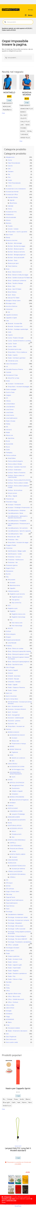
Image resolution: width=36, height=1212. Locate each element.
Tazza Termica (10, 906)
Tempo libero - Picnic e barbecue (17, 352)
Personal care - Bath (14, 536)
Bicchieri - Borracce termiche (16, 252)
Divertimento (16, 788)
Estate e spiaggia (11, 389)
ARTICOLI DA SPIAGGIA (17, 782)
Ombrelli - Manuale (13, 679)
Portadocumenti (16, 834)
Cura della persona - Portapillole (17, 520)
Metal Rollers (11, 458)
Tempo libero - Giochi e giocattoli (17, 231)
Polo (9, 177)
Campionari (9, 309)
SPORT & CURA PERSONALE (16, 840)
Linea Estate (9, 412)
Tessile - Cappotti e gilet (15, 965)
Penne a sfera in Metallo (15, 464)
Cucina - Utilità (12, 346)
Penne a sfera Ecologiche (15, 461)
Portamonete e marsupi (19, 743)
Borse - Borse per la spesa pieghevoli (18, 661)
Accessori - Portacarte (14, 504)
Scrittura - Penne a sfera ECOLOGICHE (19, 480)
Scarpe (10, 180)
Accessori (12, 582)
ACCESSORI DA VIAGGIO (17, 735)
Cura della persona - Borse (15, 513)
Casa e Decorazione (11, 363)
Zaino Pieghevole (11, 1036)
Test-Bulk (8, 982)
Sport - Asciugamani (14, 715)
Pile (9, 174)
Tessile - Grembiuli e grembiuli (16, 358)
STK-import (9, 883)
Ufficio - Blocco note (14, 996)
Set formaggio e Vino (18, 769)
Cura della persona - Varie (15, 534)
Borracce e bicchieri (11, 240)
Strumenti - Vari (12, 723)
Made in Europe (10, 421)
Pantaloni (10, 171)
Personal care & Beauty (16, 848)
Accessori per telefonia (18, 868)
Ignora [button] (3, 1202)
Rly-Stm (8, 574)
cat (7, 366)
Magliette (12, 611)
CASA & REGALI (12, 763)
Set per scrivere (12, 493)
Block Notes (13, 203)
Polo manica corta (17, 623)
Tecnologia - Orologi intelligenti (17, 936)
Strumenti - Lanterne (14, 720)
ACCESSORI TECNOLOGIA (18, 866)
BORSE (12, 746)
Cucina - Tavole (12, 343)
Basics (10, 1022)
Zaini (13, 761)
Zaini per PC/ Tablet (13, 298)
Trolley (8, 988)
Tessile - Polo (11, 976)
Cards (9, 332)
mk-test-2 (9, 429)
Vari (9, 312)
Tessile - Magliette (13, 970)
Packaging (9, 452)
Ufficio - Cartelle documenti (16, 999)
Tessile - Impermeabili (14, 968)
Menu (30, 15)
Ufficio (8, 990)
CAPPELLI (13, 843)
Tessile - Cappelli (12, 684)
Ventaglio (8, 1011)
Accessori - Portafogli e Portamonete (19, 507)
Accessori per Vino (11, 211)
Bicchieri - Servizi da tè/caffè (16, 257)
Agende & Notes (13, 197)
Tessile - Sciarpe (12, 690)
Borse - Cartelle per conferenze (17, 280)
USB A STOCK (10, 1008)
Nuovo (8, 447)
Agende (12, 200)
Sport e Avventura (11, 696)
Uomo (10, 186)
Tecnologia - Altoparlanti (15, 923)
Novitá (10, 823)
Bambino (8, 223)
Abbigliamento (10, 157)
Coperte (10, 335)
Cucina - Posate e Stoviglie (16, 338)
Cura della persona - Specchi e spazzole (19, 531)
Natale (8, 432)
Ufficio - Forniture (13, 1002)
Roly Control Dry (16, 602)
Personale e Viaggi (11, 502)
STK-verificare (10, 888)
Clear (3, 113)
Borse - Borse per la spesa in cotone (18, 654)
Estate (8, 381)
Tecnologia (9, 911)
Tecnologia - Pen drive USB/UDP (17, 939)
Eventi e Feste (10, 392)
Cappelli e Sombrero (12, 315)
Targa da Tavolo (10, 897)
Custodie (8, 372)
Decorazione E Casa (12, 375)
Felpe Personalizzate (14, 163)
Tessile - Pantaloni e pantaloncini (17, 973)
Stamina (8, 729)
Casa (7, 320)
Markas (8, 424)
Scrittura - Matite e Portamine (16, 472)
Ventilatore (9, 1013)
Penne (10, 209)
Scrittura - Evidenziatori (14, 470)
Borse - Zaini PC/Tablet (14, 289)
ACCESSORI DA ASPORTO (18, 820)
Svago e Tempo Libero (12, 891)
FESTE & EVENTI (13, 808)
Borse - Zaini (11, 286)
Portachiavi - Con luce (14, 557)
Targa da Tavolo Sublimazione (14, 900)
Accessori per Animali (12, 191)
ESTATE (10, 779)
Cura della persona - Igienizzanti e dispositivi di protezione (17, 517)
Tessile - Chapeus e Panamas (16, 687)
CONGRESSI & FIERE (16, 811)
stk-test (8, 886)
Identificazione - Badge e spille (17, 551)
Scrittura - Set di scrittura (15, 490)
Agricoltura (11, 438)
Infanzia (8, 401)
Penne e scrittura (11, 455)
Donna (10, 160)
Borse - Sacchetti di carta (15, 664)
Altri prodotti (11, 579)
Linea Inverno (10, 415)
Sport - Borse (12, 295)
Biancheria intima (15, 585)
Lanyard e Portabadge (18, 814)
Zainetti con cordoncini (18, 758)
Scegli (9, 100)
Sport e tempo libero (12, 699)
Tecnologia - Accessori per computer (18, 920)
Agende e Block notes (14, 993)
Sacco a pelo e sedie (12, 1042)
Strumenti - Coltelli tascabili (16, 718)
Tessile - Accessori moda (15, 959)
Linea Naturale (12, 643)
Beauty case (15, 741)
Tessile (8, 953)
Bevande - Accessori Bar (15, 323)
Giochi (13, 777)
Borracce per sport (13, 263)
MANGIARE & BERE (14, 817)
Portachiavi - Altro (13, 539)
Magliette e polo (12, 608)
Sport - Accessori (13, 712)
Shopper (8, 637)
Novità (8, 441)
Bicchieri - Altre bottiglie (15, 243)
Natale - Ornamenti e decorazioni (17, 1031)
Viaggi (8, 1016)
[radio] (6, 106)
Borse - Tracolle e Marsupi (15, 283)
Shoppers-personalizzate (13, 640)
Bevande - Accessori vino (15, 326)
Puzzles (10, 226)
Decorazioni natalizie (14, 1028)
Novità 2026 (9, 444)
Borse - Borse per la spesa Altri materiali (19, 651)
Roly (7, 577)
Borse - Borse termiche (15, 272)
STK (7, 880)
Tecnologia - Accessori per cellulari (18, 917)
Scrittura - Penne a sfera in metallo (18, 483)
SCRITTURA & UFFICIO (14, 825)
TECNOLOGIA (12, 863)
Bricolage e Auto (11, 303)
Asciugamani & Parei (18, 785)
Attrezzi (8, 220)
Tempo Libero (10, 950)
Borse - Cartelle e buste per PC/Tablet (19, 277)
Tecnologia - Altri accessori (15, 926)
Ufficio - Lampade (13, 945)
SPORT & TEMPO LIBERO (17, 854)
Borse (7, 269)
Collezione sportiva (13, 591)
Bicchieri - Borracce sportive (16, 249)
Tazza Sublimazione (11, 903)
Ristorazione (9, 571)
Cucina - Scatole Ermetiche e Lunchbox (19, 341)
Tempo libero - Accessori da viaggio (18, 542)
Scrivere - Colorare (13, 229)
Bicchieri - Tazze (12, 260)
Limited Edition (10, 404)
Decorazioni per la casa (14, 349)
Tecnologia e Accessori (12, 947)
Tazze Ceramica (12, 266)
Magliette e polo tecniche (17, 594)
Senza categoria (10, 634)
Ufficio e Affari (10, 1005)
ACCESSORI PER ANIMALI (18, 874)
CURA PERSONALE (15, 845)
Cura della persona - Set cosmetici (18, 528)
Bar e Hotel (9, 234)
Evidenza (10, 805)
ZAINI (11, 755)
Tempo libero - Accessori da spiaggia (18, 386)
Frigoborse (15, 752)
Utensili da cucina (13, 361)
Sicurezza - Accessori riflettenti (17, 709)
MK (7, 427)
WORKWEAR (10, 1019)
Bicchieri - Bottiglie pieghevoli (16, 254)
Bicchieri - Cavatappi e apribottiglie (18, 329)
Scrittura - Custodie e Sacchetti (17, 467)
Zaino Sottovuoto (11, 1039)
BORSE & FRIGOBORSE (17, 797)
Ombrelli (10, 673)
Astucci (14, 831)
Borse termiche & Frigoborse (20, 800)
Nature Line (9, 435)
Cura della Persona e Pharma (14, 369)
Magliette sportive (17, 597)
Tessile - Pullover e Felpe (15, 979)
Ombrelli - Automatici (14, 676)
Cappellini (12, 588)
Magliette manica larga (18, 617)
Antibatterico (10, 214)
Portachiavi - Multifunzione (16, 559)
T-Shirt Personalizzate (14, 183)
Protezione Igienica (11, 565)
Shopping (9, 645)
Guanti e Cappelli (13, 670)
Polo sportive (15, 600)
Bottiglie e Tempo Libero (13, 300)
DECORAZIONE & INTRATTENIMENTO (16, 773)
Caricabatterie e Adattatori (15, 914)
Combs (14, 851)
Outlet (8, 449)
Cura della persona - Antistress (16, 510)
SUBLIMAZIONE (13, 860)
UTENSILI (12, 877)
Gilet (9, 168)
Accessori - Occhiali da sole (15, 383)
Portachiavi (9, 548)
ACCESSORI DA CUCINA (17, 766)
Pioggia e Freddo (11, 545)
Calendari (10, 206)
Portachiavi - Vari (13, 562)
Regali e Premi (10, 568)
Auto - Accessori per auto (15, 706)
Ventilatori (13, 802)
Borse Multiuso (12, 292)
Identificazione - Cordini (15, 554)
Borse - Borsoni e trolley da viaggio (18, 275)
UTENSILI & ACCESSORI (15, 871)
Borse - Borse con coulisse (15, 648)
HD (7, 398)
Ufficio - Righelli (12, 496)
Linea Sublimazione (11, 418)
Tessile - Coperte (12, 355)
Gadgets (8, 395)
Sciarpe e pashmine (13, 956)
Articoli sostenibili (11, 217)
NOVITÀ (10, 628)
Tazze (7, 908)
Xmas (7, 1025)
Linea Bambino (10, 406)
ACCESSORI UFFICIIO (16, 828)
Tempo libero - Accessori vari (16, 726)
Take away (9, 894)
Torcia (7, 985)
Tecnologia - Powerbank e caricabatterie (19, 942)
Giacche (10, 166)
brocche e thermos (11, 306)
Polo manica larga (17, 625)
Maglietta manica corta (18, 614)
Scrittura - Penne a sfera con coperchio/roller (16, 476)
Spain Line (9, 693)
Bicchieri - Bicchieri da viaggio (16, 246)
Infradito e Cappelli (17, 791)
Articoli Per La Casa (13, 378)
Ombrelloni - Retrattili (14, 681)
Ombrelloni (15, 794)
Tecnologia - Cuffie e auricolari (16, 929)
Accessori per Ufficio (12, 194)
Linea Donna (9, 409)
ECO (9, 605)
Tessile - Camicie (12, 962)
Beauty (8, 237)
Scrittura (8, 631)
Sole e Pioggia (10, 667)
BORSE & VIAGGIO (13, 732)
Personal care (10, 499)
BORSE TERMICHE (15, 749)
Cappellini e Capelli (11, 318)
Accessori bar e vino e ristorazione (16, 189)
